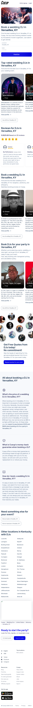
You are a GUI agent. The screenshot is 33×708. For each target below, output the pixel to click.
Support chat (20, 672)
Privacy (23, 705)
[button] (9, 120)
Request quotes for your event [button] (14, 362)
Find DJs (3, 672)
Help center (19, 669)
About (18, 676)
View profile (5, 114)
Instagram (6, 662)
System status (20, 674)
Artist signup (23, 3)
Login (30, 3)
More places (19, 652)
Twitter (6, 657)
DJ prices (3, 681)
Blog (2, 669)
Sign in (18, 683)
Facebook (6, 659)
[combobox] (9, 44)
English (6, 651)
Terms (17, 705)
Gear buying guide (6, 674)
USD (3, 653)
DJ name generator (6, 676)
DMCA (29, 705)
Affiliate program (5, 683)
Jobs (17, 679)
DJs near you (4, 679)
